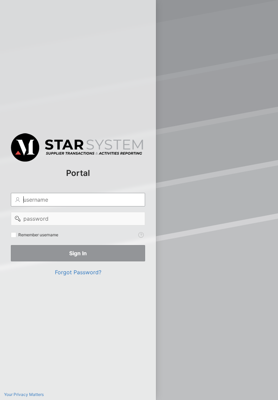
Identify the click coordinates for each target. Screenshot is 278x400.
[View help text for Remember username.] (141, 235)
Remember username (38, 234)
